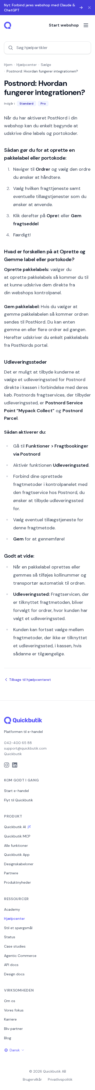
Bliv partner (13, 1028)
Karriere (10, 1019)
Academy (12, 909)
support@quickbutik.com (25, 748)
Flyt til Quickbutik (18, 800)
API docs (11, 964)
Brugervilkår (32, 1079)
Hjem (8, 64)
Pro (43, 104)
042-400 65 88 (18, 742)
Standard (26, 104)
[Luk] (89, 7)
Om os (9, 1001)
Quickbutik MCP (17, 836)
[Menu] (86, 25)
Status (9, 937)
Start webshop (64, 25)
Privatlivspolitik (60, 1079)
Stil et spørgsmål (18, 928)
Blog (7, 1038)
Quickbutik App (17, 854)
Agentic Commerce (20, 955)
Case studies (15, 946)
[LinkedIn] (14, 764)
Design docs (14, 974)
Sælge (46, 64)
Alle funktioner (16, 845)
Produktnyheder (17, 882)
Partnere (11, 873)
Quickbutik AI (15, 827)
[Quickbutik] (8, 25)
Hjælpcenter (26, 64)
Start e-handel (16, 790)
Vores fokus (14, 1010)
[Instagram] (6, 764)
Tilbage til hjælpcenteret (30, 679)
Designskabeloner (18, 864)
